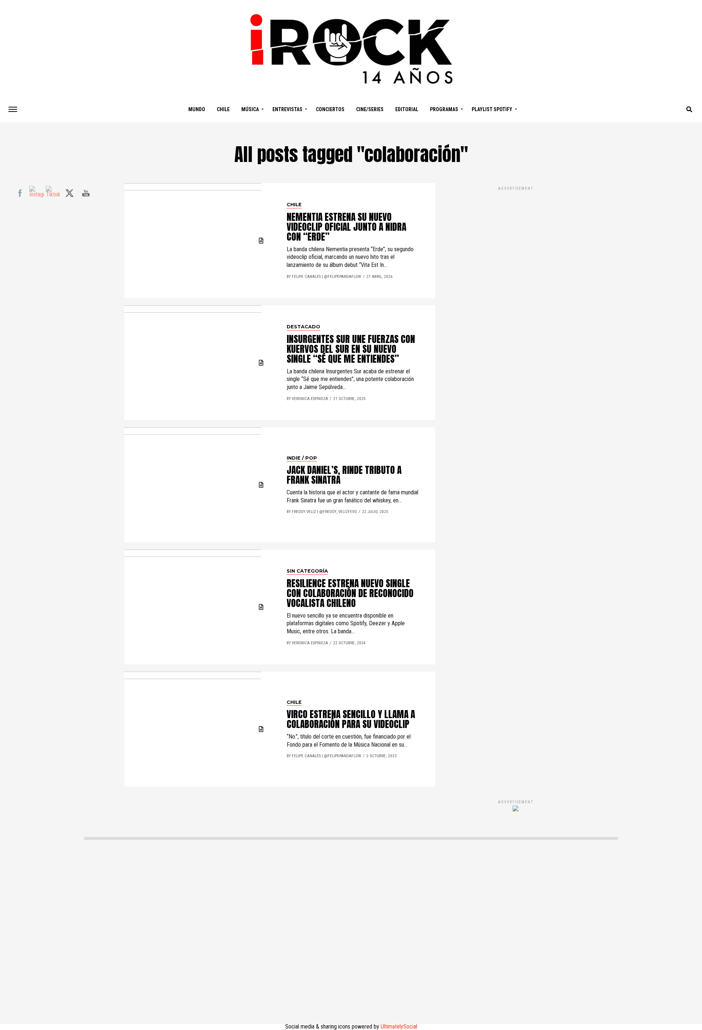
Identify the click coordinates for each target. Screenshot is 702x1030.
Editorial (406, 109)
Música (250, 109)
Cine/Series (370, 109)
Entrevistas (287, 109)
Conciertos (330, 109)
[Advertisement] (515, 485)
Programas (444, 109)
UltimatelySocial (399, 1026)
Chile (223, 109)
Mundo (196, 109)
